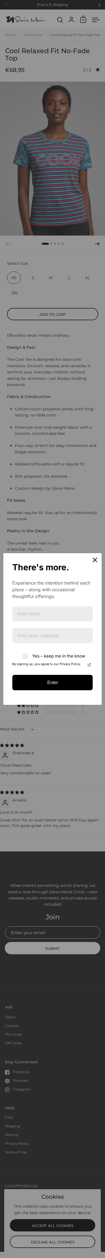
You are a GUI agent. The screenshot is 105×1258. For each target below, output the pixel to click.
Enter (52, 682)
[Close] (95, 560)
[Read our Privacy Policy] (89, 664)
